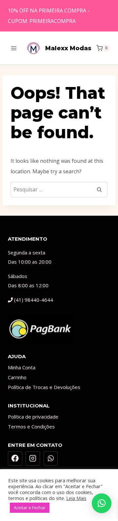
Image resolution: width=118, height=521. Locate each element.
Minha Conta (21, 367)
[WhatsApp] (51, 458)
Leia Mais (76, 498)
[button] (101, 503)
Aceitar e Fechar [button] (30, 507)
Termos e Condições (31, 426)
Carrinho (17, 377)
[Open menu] (14, 48)
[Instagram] (33, 458)
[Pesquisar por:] (59, 189)
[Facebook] (15, 458)
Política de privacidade (33, 416)
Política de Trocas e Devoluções (44, 387)
